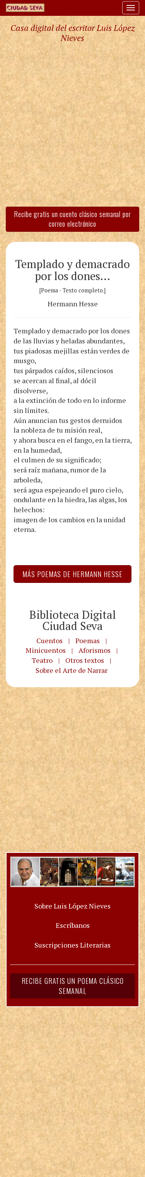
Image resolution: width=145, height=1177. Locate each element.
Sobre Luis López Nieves (72, 905)
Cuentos (49, 640)
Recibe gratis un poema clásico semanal (73, 986)
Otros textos (84, 660)
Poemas (87, 640)
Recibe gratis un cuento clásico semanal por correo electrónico (72, 219)
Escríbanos (73, 925)
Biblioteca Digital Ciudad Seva (72, 620)
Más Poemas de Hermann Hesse (72, 574)
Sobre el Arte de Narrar (71, 670)
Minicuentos (46, 650)
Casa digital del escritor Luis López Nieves (72, 32)
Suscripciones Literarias (72, 944)
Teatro (42, 660)
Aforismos (94, 650)
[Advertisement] (72, 124)
